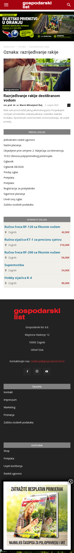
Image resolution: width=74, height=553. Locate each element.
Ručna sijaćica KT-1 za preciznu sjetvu (33, 239)
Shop (7, 451)
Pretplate (9, 183)
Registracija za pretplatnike (19, 188)
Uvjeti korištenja (13, 466)
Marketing (9, 407)
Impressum (10, 399)
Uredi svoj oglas (13, 199)
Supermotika (14, 265)
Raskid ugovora (13, 473)
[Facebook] (27, 371)
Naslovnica (9, 46)
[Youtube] (46, 371)
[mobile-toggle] (6, 5)
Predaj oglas (11, 172)
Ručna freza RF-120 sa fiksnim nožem (32, 227)
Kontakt (8, 392)
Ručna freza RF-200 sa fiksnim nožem (32, 252)
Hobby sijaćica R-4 (18, 278)
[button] (69, 5)
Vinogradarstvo (12, 89)
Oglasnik (8, 161)
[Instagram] (37, 371)
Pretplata (9, 177)
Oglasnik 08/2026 (14, 166)
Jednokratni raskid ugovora (19, 139)
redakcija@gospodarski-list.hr (48, 361)
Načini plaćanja (12, 145)
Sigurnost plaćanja (14, 193)
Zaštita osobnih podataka (18, 204)
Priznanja (9, 415)
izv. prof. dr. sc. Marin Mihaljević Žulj (23, 105)
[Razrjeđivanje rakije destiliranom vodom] (37, 75)
